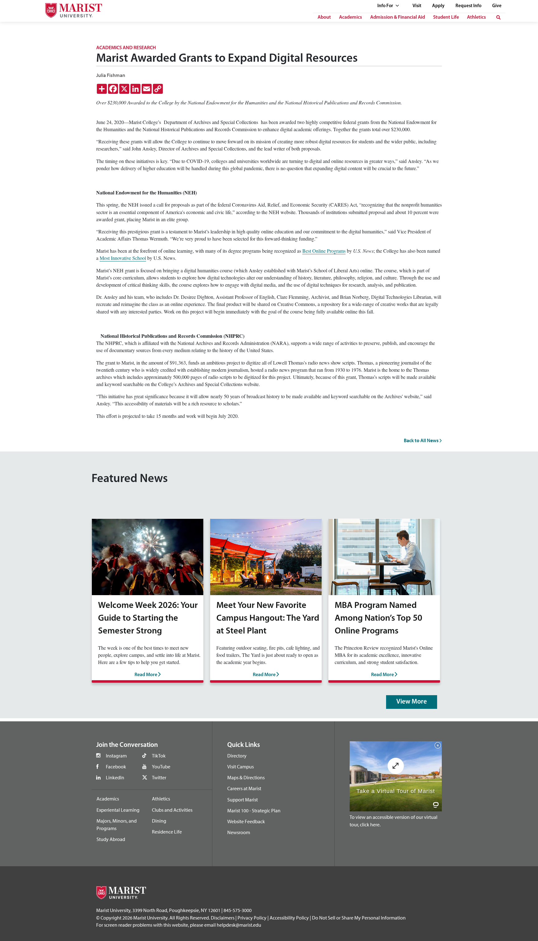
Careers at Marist (244, 788)
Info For (385, 6)
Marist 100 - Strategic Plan (254, 810)
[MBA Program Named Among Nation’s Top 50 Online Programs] (384, 556)
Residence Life (167, 832)
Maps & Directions (246, 777)
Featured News (130, 479)
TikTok (159, 755)
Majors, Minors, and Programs (117, 824)
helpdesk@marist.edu (239, 925)
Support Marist (242, 799)
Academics (350, 17)
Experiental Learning (118, 810)
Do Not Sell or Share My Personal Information (359, 918)
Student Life (446, 17)
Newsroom (238, 832)
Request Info (468, 6)
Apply (438, 6)
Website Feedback (246, 821)
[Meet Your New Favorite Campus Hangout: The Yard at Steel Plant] (266, 556)
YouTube (161, 766)
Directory (237, 755)
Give (497, 6)
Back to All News (422, 440)
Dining (159, 821)
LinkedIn (115, 777)
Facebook (116, 766)
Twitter (159, 777)
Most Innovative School (123, 258)
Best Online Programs (324, 250)
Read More (146, 674)
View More (411, 702)
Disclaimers (222, 918)
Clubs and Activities (172, 810)
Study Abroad (111, 839)
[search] (498, 17)
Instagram (116, 755)
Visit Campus (240, 766)
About (324, 17)
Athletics (476, 17)
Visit (417, 6)
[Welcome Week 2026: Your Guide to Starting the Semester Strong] (147, 556)
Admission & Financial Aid (397, 17)
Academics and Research (126, 47)
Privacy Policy (252, 918)
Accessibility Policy (289, 918)
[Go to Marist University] (69, 9)
